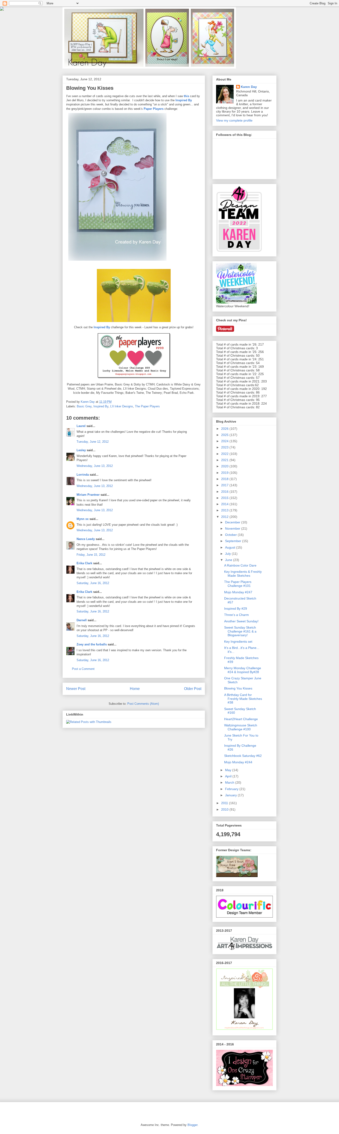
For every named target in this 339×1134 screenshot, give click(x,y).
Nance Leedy (86, 539)
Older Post (192, 689)
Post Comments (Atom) (143, 703)
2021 (225, 460)
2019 (225, 472)
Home (135, 689)
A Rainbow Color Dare (240, 565)
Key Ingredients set (238, 641)
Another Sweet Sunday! (241, 621)
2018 (225, 479)
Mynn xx (83, 519)
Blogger (192, 1125)
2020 (225, 466)
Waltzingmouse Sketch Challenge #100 (240, 727)
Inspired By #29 (235, 608)
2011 (225, 803)
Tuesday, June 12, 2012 (93, 441)
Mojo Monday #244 (238, 762)
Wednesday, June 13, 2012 (95, 466)
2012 (225, 517)
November (233, 528)
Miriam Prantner (88, 494)
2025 (225, 435)
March (230, 782)
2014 (225, 504)
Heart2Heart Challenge (241, 719)
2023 (225, 447)
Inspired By (183, 100)
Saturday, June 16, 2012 (93, 583)
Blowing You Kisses (238, 688)
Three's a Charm (236, 615)
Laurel (81, 426)
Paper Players (154, 108)
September (233, 541)
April (228, 776)
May (228, 770)
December (233, 522)
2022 (225, 454)
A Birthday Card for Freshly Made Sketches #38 (243, 698)
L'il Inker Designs (121, 406)
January (231, 795)
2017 (225, 485)
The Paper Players (147, 406)
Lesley (82, 450)
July (228, 553)
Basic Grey (84, 406)
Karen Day (249, 87)
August (230, 547)
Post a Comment (83, 669)
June (229, 560)
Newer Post (75, 689)
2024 (225, 441)
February (232, 789)
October (231, 535)
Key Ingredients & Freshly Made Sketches (243, 573)
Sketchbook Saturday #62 (243, 756)
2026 (225, 428)
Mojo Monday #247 (238, 592)
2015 (225, 498)
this (186, 96)
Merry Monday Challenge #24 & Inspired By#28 (242, 670)
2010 (225, 809)
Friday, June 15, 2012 (91, 554)
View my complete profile (234, 120)
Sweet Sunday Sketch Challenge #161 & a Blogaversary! (240, 631)
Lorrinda (83, 474)
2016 (225, 491)
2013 (225, 510)
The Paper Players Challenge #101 (237, 584)
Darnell (82, 620)
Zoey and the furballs (92, 644)
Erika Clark (84, 563)
